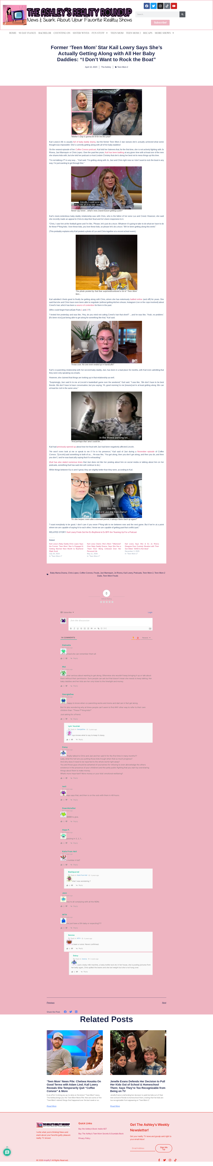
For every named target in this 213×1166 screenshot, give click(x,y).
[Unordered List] (88, 628)
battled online (136, 299)
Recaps (147, 33)
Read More (51, 1106)
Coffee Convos (86, 573)
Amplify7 (47, 1160)
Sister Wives (81, 33)
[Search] (182, 14)
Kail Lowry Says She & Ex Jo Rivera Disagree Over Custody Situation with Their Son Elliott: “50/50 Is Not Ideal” (142, 546)
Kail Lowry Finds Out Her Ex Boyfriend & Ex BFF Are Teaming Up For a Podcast (102, 532)
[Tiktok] (167, 6)
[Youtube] (174, 6)
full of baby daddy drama (84, 142)
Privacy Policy (84, 1138)
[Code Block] (95, 628)
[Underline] (78, 628)
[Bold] (71, 628)
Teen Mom (117, 33)
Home (12, 33)
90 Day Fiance (27, 33)
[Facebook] (147, 6)
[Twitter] (154, 6)
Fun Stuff (98, 33)
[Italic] (74, 628)
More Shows (163, 33)
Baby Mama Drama (58, 573)
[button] (65, 1011)
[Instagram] (160, 6)
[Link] (98, 628)
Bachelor (44, 33)
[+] (105, 628)
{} (102, 628)
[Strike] (81, 628)
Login (149, 612)
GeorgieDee (81, 729)
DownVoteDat (69, 808)
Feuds (96, 573)
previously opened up (66, 447)
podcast (85, 149)
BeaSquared (73, 872)
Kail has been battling (114, 152)
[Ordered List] (84, 628)
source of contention (85, 305)
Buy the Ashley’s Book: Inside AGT (92, 1129)
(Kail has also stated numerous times (66, 462)
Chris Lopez (73, 573)
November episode (145, 452)
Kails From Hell (82, 875)
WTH (78, 938)
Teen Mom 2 (133, 33)
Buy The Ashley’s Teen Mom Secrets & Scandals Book (101, 1133)
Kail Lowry (128, 573)
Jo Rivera (118, 573)
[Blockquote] (91, 628)
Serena (84, 959)
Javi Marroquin (106, 573)
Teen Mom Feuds (110, 576)
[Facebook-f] (159, 1160)
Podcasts (138, 573)
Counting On (62, 33)
